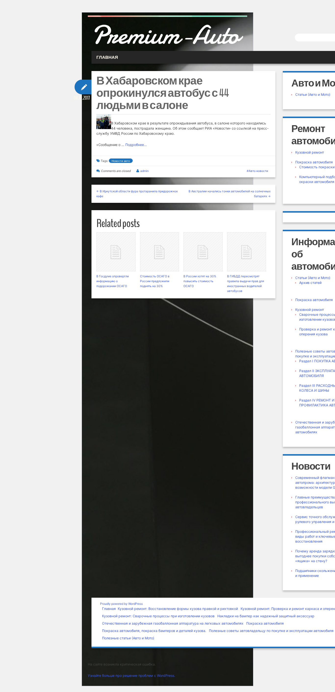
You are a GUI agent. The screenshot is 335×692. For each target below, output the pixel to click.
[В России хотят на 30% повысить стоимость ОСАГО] (203, 251)
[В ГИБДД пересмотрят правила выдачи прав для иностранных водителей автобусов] (246, 251)
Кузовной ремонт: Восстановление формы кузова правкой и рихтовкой (178, 609)
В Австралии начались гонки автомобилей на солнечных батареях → (230, 193)
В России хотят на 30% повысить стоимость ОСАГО (199, 281)
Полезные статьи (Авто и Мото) (128, 638)
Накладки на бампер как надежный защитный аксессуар (265, 616)
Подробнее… (136, 145)
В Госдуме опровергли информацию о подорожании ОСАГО (112, 281)
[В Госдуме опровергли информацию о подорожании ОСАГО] (116, 251)
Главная (109, 609)
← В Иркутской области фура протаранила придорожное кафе (137, 193)
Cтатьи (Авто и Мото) (312, 94)
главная (107, 57)
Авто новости (258, 171)
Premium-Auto (165, 35)
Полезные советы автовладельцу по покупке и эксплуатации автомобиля (271, 631)
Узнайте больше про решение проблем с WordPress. (131, 675)
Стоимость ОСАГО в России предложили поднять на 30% (154, 281)
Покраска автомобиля (314, 162)
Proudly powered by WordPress (121, 604)
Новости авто (121, 161)
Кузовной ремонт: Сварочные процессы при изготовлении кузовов (158, 616)
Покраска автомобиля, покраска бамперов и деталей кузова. (154, 631)
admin (144, 171)
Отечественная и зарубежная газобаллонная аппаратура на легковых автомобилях (173, 623)
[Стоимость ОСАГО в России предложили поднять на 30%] (159, 251)
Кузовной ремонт (309, 152)
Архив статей (310, 282)
